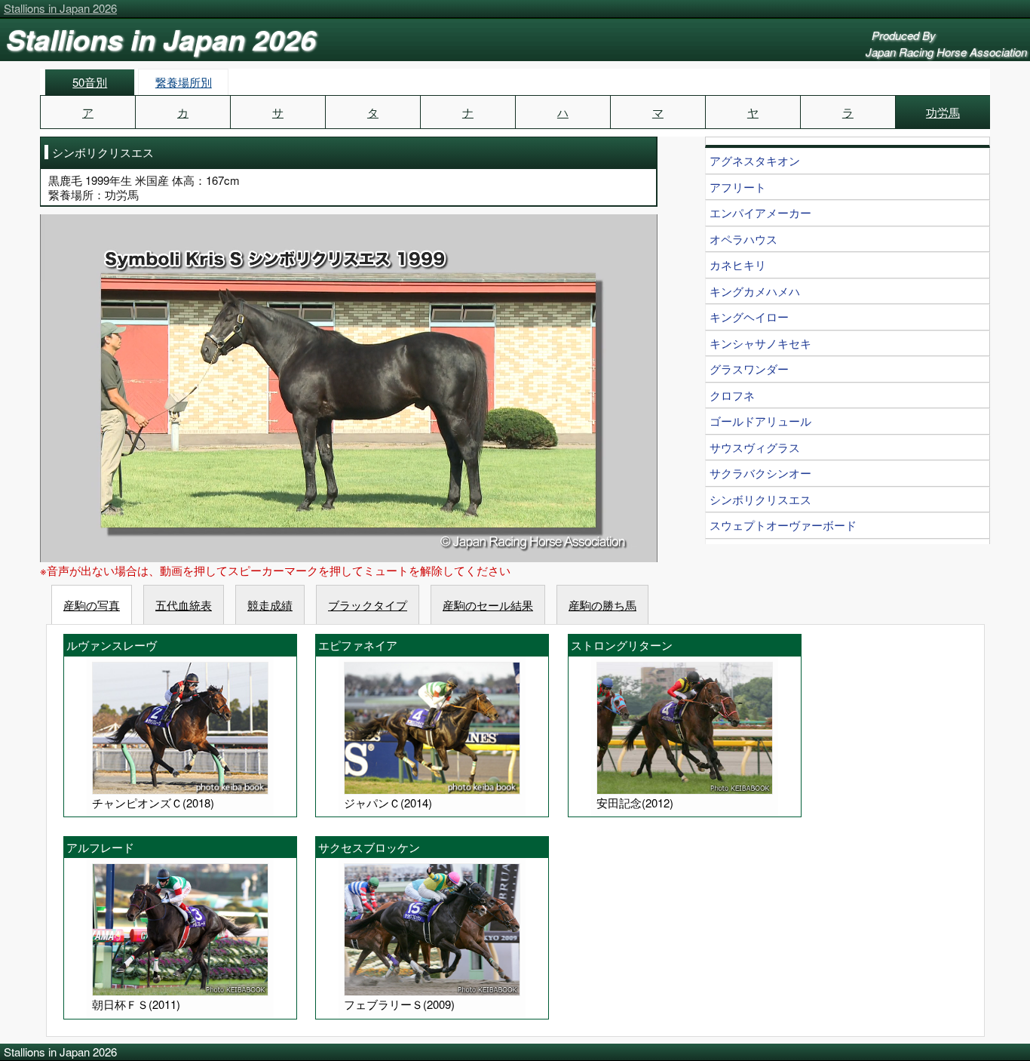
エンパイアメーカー (760, 212)
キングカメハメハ (755, 291)
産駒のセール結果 (488, 605)
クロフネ (732, 395)
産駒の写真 (91, 605)
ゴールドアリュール (760, 421)
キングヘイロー (749, 316)
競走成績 (270, 605)
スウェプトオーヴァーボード (783, 525)
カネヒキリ (738, 264)
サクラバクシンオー (760, 473)
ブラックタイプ (367, 605)
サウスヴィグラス (755, 447)
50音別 (89, 82)
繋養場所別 (183, 82)
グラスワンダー (749, 369)
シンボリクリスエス (760, 499)
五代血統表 (183, 605)
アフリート (738, 187)
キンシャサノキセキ (760, 343)
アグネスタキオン (755, 160)
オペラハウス (743, 239)
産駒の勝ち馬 (602, 605)
